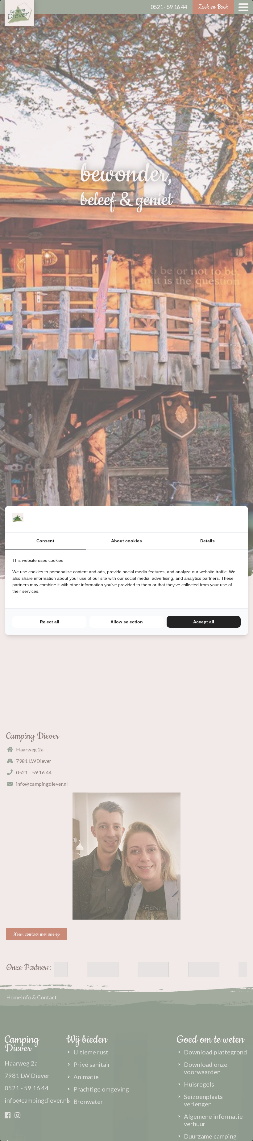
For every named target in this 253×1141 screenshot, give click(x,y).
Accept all (203, 621)
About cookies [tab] (126, 540)
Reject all (49, 621)
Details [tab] (207, 540)
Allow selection (126, 621)
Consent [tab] (45, 540)
